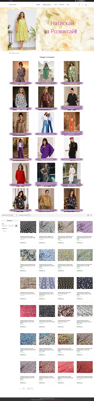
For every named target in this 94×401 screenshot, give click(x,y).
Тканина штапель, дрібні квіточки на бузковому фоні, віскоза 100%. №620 (84, 237)
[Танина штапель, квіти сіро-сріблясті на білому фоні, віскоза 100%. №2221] (85, 311)
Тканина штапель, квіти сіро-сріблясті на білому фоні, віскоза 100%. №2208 (46, 350)
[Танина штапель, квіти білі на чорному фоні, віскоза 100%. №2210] (47, 311)
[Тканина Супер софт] (21, 98)
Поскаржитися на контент (47, 399)
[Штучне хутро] (72, 175)
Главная (38, 4)
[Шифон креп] (46, 200)
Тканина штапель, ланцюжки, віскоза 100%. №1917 (64, 293)
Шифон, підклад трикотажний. (71, 210)
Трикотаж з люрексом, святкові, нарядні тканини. (47, 184)
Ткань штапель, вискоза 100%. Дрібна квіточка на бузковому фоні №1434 (65, 350)
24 (28, 388)
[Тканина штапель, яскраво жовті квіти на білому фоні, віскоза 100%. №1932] (66, 255)
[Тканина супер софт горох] (46, 98)
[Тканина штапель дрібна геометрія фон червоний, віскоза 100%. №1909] (85, 367)
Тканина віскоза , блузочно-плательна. (72, 107)
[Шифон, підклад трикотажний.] (72, 200)
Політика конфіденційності (58, 399)
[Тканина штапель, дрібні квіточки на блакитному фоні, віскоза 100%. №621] (28, 255)
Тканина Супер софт (21, 108)
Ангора (20, 185)
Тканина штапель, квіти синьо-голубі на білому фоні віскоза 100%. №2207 (28, 350)
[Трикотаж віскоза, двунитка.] (72, 149)
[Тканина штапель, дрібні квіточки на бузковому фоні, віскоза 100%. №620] (85, 227)
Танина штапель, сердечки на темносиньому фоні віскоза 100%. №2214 (84, 294)
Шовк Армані (21, 134)
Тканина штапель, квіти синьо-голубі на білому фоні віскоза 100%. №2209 (47, 266)
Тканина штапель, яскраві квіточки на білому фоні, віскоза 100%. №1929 (84, 350)
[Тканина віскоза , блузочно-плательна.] (72, 98)
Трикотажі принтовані (46, 159)
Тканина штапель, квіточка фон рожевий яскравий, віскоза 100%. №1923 (27, 378)
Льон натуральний (71, 83)
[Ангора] (21, 175)
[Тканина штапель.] (21, 73)
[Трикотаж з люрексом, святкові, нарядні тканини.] (46, 175)
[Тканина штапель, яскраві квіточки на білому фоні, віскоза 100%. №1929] (85, 339)
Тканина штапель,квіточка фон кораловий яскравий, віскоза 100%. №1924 (47, 378)
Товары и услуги (47, 4)
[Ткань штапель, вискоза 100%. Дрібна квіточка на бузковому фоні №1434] (66, 339)
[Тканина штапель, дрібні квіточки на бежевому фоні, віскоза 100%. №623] (66, 227)
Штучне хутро (72, 185)
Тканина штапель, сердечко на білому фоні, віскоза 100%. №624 (46, 237)
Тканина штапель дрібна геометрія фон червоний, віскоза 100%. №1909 (84, 377)
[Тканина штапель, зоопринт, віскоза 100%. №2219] (66, 311)
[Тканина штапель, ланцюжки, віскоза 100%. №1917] (66, 283)
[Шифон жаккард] (21, 200)
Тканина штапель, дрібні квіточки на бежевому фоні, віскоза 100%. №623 (65, 237)
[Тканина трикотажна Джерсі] (21, 149)
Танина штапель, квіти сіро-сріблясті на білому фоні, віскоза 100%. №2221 (84, 322)
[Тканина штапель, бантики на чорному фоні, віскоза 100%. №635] (28, 227)
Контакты (61, 4)
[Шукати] (79, 4)
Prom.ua (53, 398)
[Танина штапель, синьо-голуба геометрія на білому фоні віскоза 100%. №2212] (47, 283)
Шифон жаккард (21, 210)
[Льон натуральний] (72, 73)
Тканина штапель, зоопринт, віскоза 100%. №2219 (64, 321)
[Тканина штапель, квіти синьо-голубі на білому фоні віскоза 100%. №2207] (28, 339)
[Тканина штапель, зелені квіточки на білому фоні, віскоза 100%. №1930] (85, 255)
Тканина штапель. (20, 83)
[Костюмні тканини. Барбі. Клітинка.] (72, 124)
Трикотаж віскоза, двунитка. (71, 159)
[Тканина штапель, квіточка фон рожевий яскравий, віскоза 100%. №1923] (28, 367)
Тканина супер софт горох (46, 108)
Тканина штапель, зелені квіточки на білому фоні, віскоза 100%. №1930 (84, 266)
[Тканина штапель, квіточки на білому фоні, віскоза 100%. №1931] (28, 283)
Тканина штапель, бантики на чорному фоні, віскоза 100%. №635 (27, 237)
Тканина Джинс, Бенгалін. (46, 134)
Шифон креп (46, 210)
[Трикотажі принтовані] (46, 149)
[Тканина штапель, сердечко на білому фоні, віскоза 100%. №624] (47, 227)
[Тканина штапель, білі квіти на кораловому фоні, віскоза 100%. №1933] (28, 311)
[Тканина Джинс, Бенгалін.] (46, 124)
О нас (55, 4)
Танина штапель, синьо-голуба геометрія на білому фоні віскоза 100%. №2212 (46, 294)
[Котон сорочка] (46, 73)
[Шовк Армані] (21, 124)
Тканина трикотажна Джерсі (20, 159)
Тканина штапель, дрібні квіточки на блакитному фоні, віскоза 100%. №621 (27, 266)
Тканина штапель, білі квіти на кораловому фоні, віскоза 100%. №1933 (27, 322)
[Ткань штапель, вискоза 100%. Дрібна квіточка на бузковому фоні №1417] (66, 367)
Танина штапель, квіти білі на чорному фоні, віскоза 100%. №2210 (47, 321)
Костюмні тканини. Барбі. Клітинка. (72, 133)
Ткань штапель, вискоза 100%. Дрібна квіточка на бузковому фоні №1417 (65, 378)
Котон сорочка (46, 83)
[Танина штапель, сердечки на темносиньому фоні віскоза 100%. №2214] (85, 283)
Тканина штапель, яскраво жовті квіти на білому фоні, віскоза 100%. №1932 (65, 266)
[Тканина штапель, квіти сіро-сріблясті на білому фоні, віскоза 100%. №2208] (47, 339)
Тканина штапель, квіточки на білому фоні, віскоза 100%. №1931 (27, 293)
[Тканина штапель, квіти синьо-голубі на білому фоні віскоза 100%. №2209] (47, 255)
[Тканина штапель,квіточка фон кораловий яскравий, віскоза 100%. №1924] (47, 367)
